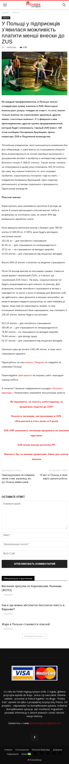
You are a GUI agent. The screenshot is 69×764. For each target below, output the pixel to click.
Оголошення (22, 749)
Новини (16, 12)
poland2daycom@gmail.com (45, 723)
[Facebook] (34, 737)
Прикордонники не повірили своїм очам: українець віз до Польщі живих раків (18, 479)
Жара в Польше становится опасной (26, 624)
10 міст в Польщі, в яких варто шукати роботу (53, 477)
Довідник (57, 749)
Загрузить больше (33, 636)
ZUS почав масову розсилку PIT (36, 444)
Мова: (25, 754)
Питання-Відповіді (41, 749)
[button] (64, 5)
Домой (5, 12)
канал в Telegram (34, 362)
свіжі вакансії (25, 375)
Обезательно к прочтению (18, 578)
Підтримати (12, 754)
